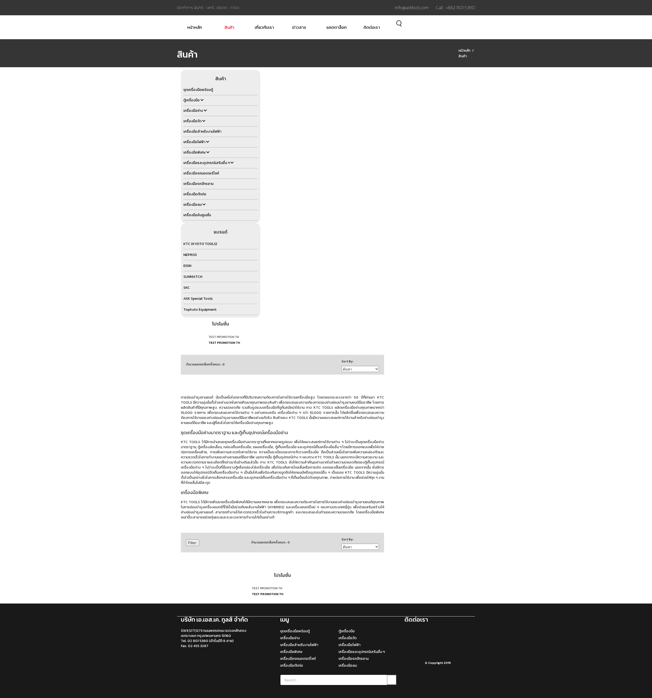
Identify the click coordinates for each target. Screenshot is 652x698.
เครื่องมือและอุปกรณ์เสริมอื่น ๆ (361, 651)
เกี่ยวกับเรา (264, 27)
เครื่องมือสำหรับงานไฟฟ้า (299, 645)
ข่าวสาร (299, 27)
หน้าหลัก (194, 27)
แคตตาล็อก (337, 27)
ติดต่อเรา (371, 27)
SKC (186, 287)
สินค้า (229, 27)
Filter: (192, 542)
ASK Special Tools (198, 298)
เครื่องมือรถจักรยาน (353, 658)
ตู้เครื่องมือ (346, 631)
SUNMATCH (192, 276)
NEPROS (190, 254)
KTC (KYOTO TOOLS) (200, 244)
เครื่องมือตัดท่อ (291, 665)
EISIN (187, 265)
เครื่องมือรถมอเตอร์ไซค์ (298, 658)
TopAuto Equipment (199, 309)
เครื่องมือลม (347, 665)
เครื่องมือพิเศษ (291, 651)
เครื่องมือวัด (347, 638)
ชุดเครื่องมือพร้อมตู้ (295, 631)
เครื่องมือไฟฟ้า (349, 645)
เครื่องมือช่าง (290, 638)
